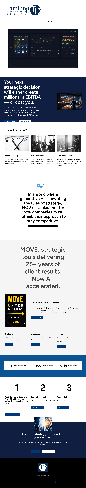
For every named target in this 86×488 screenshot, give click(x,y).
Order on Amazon (63, 407)
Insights (33, 21)
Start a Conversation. (48, 451)
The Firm (6, 21)
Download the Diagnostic (12, 414)
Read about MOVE (25, 121)
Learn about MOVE (36, 317)
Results (27, 21)
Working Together (19, 21)
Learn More (8, 344)
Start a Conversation (41, 21)
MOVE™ (11, 21)
